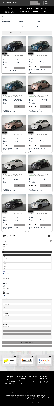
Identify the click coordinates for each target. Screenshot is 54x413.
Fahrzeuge (29, 8)
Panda (5, 266)
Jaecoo (7, 278)
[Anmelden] (46, 2)
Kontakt (44, 11)
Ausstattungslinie (23, 26)
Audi (7, 244)
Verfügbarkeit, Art (6, 21)
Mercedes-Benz (9, 285)
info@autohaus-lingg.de (22, 2)
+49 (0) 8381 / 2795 (9, 2)
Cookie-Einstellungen (29, 393)
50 (8, 235)
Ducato (5, 263)
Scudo (4, 268)
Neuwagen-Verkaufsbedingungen (23, 392)
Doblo (4, 261)
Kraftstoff (21, 21)
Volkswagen (8, 295)
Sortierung (38, 26)
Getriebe (38, 21)
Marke (4, 302)
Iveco (7, 275)
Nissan (7, 288)
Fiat (6, 252)
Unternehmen (35, 11)
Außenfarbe (5, 324)
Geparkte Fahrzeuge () (28, 342)
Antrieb (3, 26)
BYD (7, 249)
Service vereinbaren (34, 1)
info (2, 16)
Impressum (13, 392)
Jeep (7, 280)
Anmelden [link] (27, 345)
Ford (7, 271)
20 (5, 235)
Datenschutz (21, 393)
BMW (7, 247)
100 (11, 235)
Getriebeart (5, 318)
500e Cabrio (5, 258)
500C (4, 256)
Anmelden (8, 392)
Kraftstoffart (5, 313)
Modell (4, 307)
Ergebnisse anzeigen (27, 331)
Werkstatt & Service (40, 8)
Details (19, 68)
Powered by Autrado (27, 404)
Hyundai (7, 273)
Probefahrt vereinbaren (35, 3)
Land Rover (8, 283)
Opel (7, 290)
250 (14, 235)
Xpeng (7, 298)
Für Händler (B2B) (24, 11)
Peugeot (7, 293)
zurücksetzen (27, 334)
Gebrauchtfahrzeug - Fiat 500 (14, 54)
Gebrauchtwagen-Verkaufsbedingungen (39, 392)
